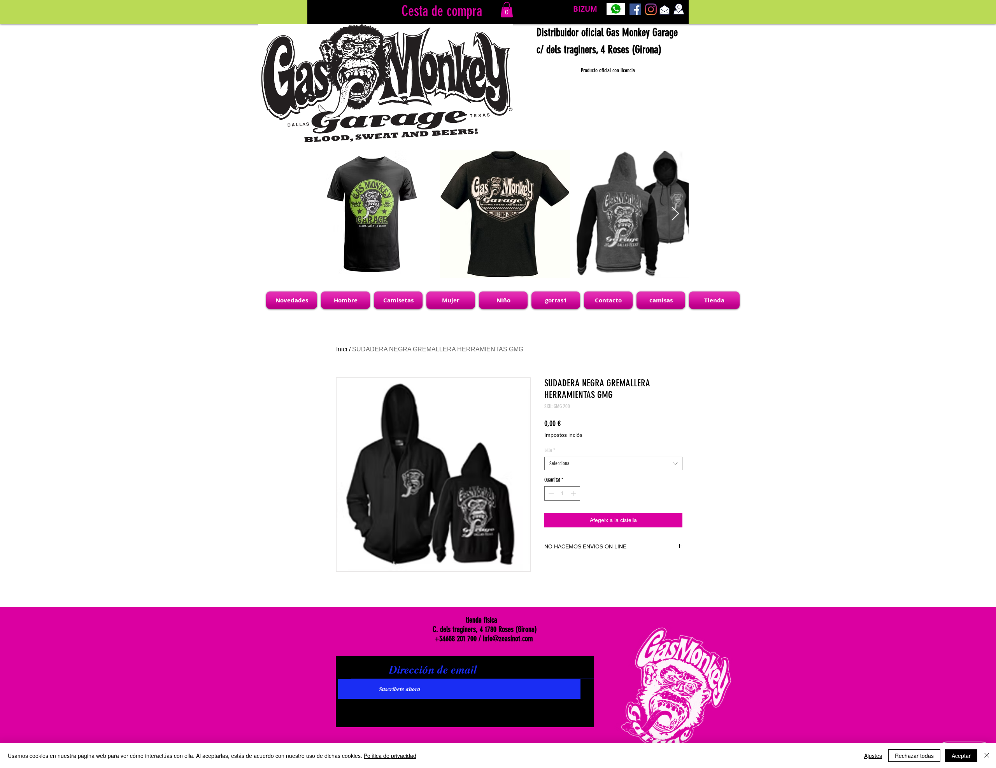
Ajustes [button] (873, 755)
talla (549, 450)
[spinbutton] (562, 493)
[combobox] (613, 463)
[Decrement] (550, 493)
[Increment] (574, 493)
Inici (341, 349)
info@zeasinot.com (508, 638)
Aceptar (961, 755)
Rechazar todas (914, 755)
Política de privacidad (390, 755)
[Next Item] (675, 214)
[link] (506, 9)
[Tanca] (986, 755)
